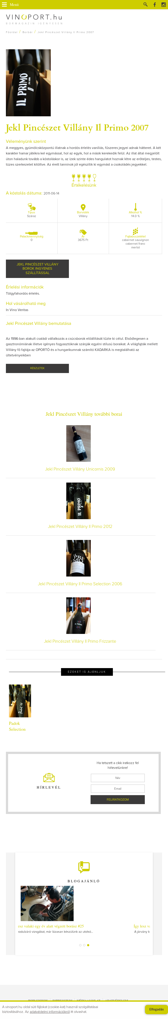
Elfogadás (156, 1009)
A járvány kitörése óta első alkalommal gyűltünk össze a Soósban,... (84, 928)
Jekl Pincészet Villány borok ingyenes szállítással (37, 269)
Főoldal (12, 32)
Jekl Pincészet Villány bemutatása (38, 323)
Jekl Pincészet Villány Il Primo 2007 (77, 127)
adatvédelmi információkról (50, 1012)
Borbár (28, 32)
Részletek (37, 368)
